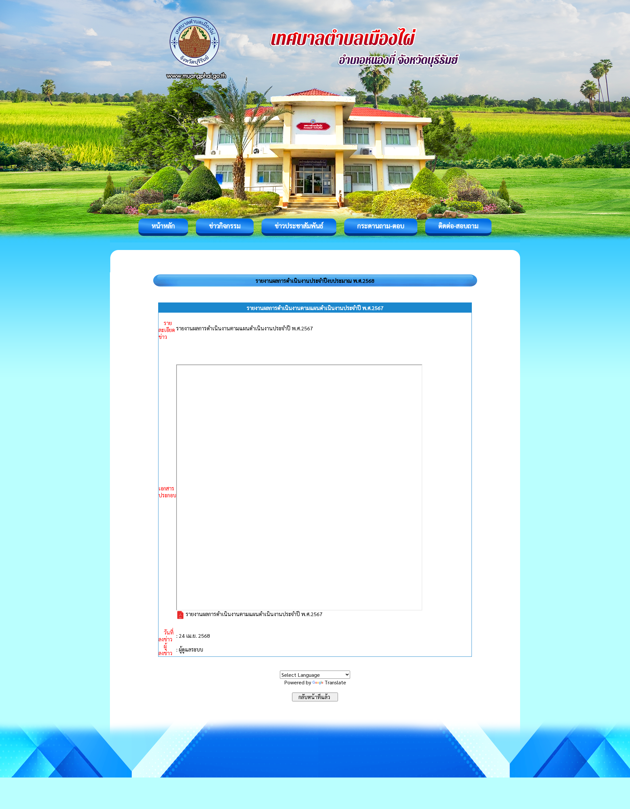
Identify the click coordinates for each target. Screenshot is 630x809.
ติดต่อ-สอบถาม (458, 225)
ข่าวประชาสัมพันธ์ (299, 225)
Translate (335, 682)
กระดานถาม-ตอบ (380, 225)
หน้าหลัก (163, 225)
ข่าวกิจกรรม (225, 225)
